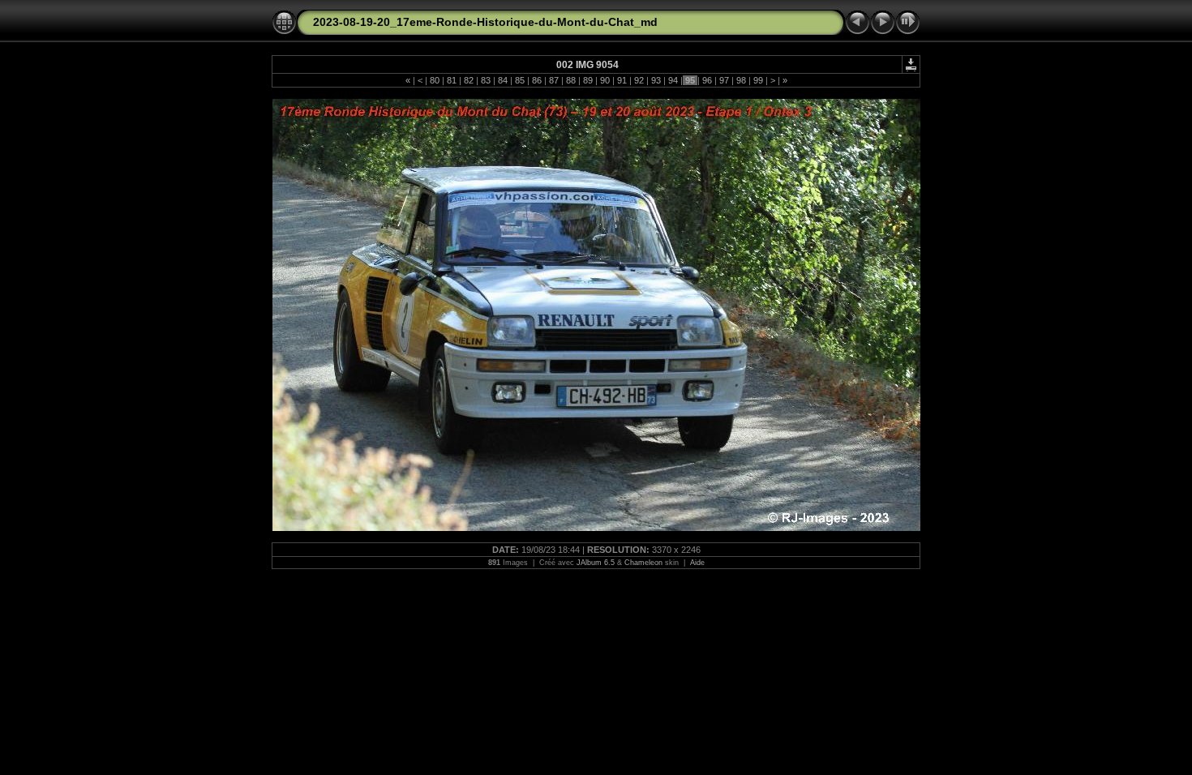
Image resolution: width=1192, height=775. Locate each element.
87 (554, 80)
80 (434, 80)
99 (758, 80)
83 (485, 80)
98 (741, 80)
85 (519, 80)
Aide (697, 563)
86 (537, 80)
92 (639, 80)
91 (622, 80)
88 (571, 80)
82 (468, 80)
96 (707, 80)
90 (605, 80)
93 (656, 80)
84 (502, 80)
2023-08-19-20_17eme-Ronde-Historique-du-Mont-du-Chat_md (485, 21)
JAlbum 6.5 (596, 563)
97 (724, 80)
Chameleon (643, 563)
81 (451, 80)
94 (673, 80)
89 (588, 80)
